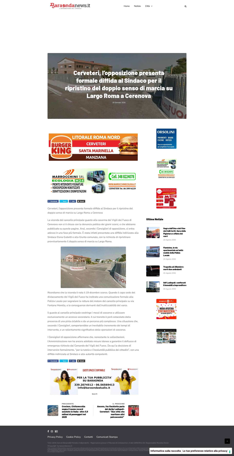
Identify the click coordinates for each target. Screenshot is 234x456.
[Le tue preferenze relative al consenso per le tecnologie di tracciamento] (229, 451)
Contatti (88, 437)
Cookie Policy (73, 437)
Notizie (137, 6)
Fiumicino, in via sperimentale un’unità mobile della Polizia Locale (173, 251)
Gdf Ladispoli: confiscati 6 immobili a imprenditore (174, 283)
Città (147, 6)
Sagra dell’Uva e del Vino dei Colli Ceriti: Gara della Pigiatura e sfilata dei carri (174, 232)
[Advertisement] (117, 30)
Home (127, 6)
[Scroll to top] (227, 441)
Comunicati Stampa (107, 437)
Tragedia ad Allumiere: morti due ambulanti (173, 267)
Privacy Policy (55, 437)
